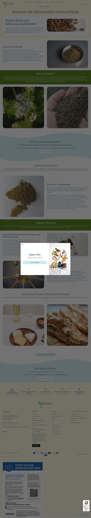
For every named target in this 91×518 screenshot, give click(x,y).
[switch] (86, 510)
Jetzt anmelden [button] (34, 262)
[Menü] (89, 501)
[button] (22, 244)
